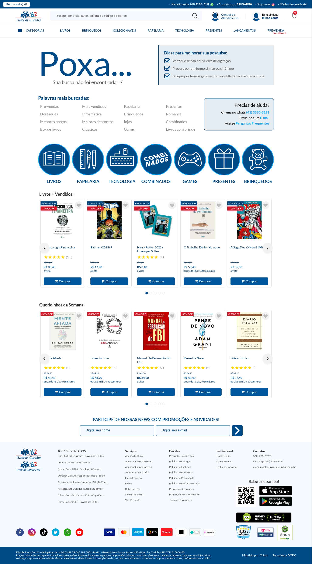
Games (190, 181)
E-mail (264, 118)
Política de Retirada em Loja (184, 483)
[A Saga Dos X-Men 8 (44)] (249, 220)
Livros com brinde (180, 129)
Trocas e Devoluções (180, 500)
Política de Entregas (180, 461)
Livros (65, 30)
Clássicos (90, 129)
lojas (128, 121)
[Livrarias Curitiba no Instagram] (32, 532)
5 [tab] (163, 293)
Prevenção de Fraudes (181, 489)
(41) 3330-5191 (257, 112)
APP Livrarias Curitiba (137, 472)
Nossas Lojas (223, 455)
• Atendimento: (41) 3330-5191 (189, 4)
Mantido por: (255, 555)
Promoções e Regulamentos (184, 494)
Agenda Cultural (134, 455)
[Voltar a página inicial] (28, 16)
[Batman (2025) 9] (109, 220)
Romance (173, 114)
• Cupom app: (234, 4)
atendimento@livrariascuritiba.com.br (274, 466)
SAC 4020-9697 (262, 455)
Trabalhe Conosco (226, 466)
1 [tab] (146, 293)
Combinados (176, 121)
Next (268, 248)
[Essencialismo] (109, 331)
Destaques (49, 114)
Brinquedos (91, 30)
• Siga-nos (262, 4)
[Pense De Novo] (203, 331)
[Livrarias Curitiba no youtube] (79, 532)
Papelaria (156, 30)
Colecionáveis (124, 30)
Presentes (214, 30)
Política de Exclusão (180, 466)
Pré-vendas (49, 106)
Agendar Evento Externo (138, 461)
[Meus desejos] (79, 205)
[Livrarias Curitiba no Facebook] (20, 532)
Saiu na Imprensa (134, 494)
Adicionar (63, 281)
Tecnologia (184, 30)
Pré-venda (275, 30)
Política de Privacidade (181, 477)
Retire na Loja (132, 489)
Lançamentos (244, 30)
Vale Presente (132, 500)
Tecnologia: (284, 555)
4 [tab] (159, 293)
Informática (92, 114)
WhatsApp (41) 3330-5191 (268, 461)
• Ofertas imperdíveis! (292, 4)
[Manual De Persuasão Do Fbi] (156, 331)
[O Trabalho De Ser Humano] (203, 220)
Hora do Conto (133, 477)
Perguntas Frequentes (252, 123)
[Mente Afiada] (63, 331)
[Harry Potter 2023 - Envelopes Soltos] (156, 220)
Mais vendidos (94, 106)
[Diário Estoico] (249, 331)
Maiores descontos (98, 121)
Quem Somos (223, 461)
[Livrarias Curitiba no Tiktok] (44, 532)
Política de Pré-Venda (181, 472)
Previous (44, 248)
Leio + (128, 483)
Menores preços (53, 121)
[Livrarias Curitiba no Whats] (67, 532)
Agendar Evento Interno (138, 466)
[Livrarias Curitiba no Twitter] (55, 532)
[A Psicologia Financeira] (63, 220)
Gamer (129, 129)
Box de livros (50, 129)
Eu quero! (237, 430)
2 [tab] (151, 293)
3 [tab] (155, 293)
